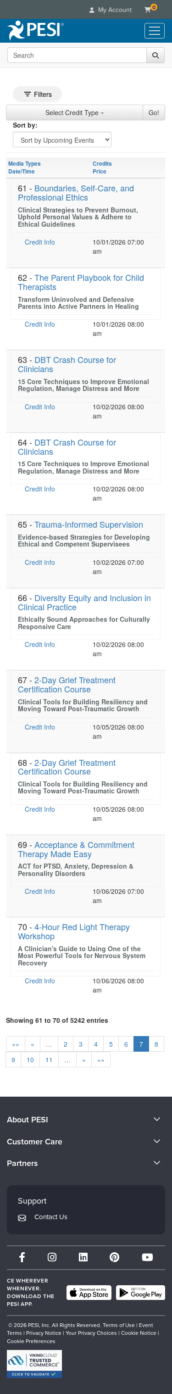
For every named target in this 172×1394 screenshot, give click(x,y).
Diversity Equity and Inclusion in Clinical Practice (84, 602)
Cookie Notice (138, 1333)
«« (15, 1043)
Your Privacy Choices (91, 1333)
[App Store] (89, 1292)
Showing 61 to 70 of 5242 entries (57, 1020)
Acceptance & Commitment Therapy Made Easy (76, 848)
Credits (102, 163)
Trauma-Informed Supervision (88, 524)
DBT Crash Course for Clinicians (67, 363)
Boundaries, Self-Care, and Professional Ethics (76, 192)
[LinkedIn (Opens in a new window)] (83, 1257)
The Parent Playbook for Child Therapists (81, 281)
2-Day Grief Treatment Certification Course (67, 684)
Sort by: (25, 124)
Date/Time (21, 171)
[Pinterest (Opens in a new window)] (114, 1257)
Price (99, 171)
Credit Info (40, 241)
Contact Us (50, 1217)
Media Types (24, 163)
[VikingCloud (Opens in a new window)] (34, 1364)
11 (49, 1059)
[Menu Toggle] (154, 31)
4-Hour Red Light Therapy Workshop (74, 931)
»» (101, 1059)
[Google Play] (140, 1292)
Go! (154, 112)
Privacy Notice (43, 1333)
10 (30, 1059)
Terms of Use (119, 1325)
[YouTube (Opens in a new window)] (147, 1257)
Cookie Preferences (31, 1341)
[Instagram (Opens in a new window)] (52, 1257)
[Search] (155, 55)
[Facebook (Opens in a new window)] (22, 1257)
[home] (35, 31)
